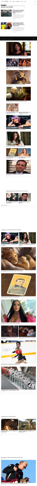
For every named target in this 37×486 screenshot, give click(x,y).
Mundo (13, 1)
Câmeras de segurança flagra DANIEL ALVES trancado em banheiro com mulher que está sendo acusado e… (18, 24)
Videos (25, 1)
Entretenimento (17, 1)
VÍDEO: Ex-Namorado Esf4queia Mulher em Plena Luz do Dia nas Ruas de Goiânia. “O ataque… (18, 11)
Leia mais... (14, 19)
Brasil (10, 1)
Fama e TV (22, 1)
